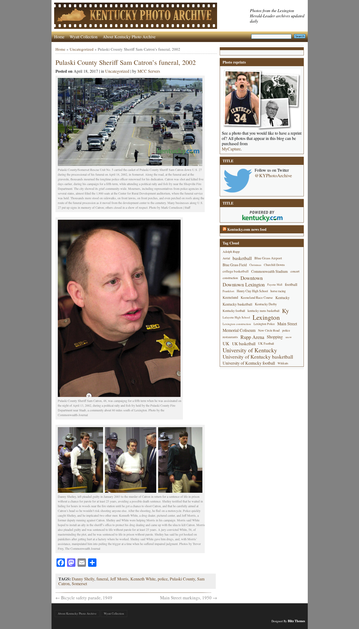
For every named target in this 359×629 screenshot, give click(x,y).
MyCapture (231, 148)
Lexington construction (237, 324)
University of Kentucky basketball (258, 356)
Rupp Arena (252, 337)
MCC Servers (148, 71)
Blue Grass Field (235, 264)
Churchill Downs (274, 265)
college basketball (236, 271)
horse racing (278, 291)
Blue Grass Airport (268, 258)
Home (59, 36)
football (291, 284)
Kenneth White (143, 578)
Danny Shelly (83, 578)
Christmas (255, 265)
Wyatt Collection (84, 36)
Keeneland (230, 297)
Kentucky (282, 297)
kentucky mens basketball (263, 311)
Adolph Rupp (231, 251)
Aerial (226, 258)
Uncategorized (82, 49)
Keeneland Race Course (257, 297)
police (163, 578)
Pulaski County (182, 578)
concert (294, 271)
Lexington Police (264, 324)
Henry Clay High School (252, 291)
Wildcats (283, 363)
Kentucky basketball (237, 304)
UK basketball (243, 343)
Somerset (79, 583)
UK (226, 343)
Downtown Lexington (244, 284)
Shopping (275, 337)
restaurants (230, 336)
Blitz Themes (296, 621)
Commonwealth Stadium (269, 271)
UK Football (266, 343)
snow (288, 337)
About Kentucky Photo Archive (129, 36)
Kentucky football (234, 310)
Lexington (266, 317)
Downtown (251, 278)
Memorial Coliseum (239, 330)
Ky (285, 310)
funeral (102, 578)
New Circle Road (269, 330)
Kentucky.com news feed (246, 229)
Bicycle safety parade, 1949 (83, 598)
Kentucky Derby (266, 304)
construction (230, 278)
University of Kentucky (250, 350)
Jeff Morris (119, 578)
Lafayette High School (236, 317)
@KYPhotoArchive (273, 175)
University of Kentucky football (249, 363)
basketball (242, 258)
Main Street (287, 324)
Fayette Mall (274, 284)
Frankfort (228, 291)
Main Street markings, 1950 (188, 598)
